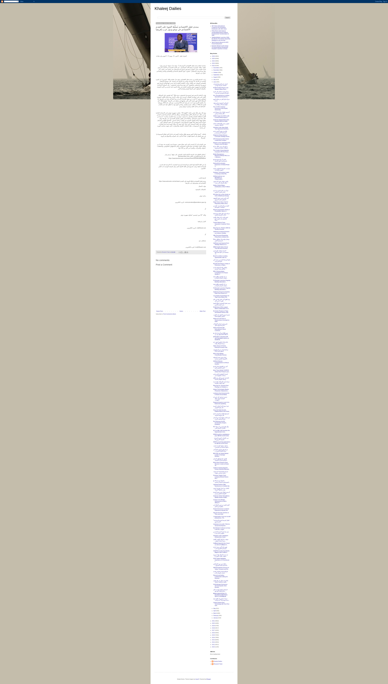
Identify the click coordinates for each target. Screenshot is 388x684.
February (216, 615)
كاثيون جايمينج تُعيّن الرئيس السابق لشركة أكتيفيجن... (220, 459)
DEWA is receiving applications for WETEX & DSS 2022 (221, 442)
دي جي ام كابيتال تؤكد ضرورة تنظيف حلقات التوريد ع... (220, 555)
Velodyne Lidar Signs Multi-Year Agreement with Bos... (221, 128)
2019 (213, 625)
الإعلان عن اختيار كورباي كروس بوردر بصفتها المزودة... (221, 489)
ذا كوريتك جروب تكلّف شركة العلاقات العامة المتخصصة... (221, 147)
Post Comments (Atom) (169, 314)
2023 (213, 63)
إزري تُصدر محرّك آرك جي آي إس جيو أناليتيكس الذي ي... (221, 418)
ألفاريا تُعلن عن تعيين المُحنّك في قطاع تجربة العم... (221, 505)
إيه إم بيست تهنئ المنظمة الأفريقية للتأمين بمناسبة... (220, 358)
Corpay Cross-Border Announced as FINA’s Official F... (220, 501)
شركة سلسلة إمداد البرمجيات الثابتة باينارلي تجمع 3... (220, 472)
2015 (213, 635)
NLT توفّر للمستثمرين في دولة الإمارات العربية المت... (221, 427)
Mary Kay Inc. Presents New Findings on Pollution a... (221, 386)
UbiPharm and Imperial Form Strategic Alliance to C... (221, 243)
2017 (213, 630)
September (216, 75)
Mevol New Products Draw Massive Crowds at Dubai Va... (221, 464)
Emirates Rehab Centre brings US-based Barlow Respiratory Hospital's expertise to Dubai (220, 47)
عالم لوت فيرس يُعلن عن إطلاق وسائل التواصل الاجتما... (221, 378)
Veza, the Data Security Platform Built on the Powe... (221, 410)
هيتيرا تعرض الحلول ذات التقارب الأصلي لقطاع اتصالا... (221, 315)
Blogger (209, 679)
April (214, 611)
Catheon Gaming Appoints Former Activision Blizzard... (221, 468)
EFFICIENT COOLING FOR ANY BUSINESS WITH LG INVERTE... (221, 338)
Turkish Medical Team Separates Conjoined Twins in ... (221, 224)
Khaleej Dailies (168, 8)
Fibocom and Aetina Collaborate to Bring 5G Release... (220, 577)
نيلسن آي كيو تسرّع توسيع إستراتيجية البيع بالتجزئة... (220, 160)
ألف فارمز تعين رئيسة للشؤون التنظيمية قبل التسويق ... (221, 198)
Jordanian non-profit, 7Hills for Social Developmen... (221, 524)
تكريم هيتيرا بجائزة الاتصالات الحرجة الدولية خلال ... (220, 324)
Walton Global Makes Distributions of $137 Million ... (221, 187)
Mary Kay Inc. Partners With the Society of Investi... (221, 228)
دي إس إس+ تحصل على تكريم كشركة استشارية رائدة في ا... (221, 92)
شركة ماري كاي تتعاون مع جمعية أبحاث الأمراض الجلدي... (221, 214)
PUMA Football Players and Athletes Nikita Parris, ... (220, 88)
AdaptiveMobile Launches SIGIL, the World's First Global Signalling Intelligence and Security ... (221, 39)
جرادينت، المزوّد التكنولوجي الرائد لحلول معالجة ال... (221, 169)
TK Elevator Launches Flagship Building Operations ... (221, 281)
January (215, 618)
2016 (213, 632)
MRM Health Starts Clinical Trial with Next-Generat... (220, 247)
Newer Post (159, 311)
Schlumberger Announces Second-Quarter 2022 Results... (220, 586)
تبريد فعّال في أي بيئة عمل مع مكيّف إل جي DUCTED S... (221, 333)
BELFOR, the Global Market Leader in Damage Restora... (220, 455)
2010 (213, 647)
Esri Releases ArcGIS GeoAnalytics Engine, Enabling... (220, 423)
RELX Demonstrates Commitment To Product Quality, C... (220, 273)
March (215, 613)
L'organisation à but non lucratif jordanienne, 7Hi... (221, 517)
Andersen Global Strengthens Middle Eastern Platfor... (221, 496)
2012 (213, 642)
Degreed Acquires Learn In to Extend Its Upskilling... (221, 403)
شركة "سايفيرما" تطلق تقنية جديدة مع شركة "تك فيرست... (221, 599)
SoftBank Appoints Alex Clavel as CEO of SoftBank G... (221, 544)
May (214, 608)
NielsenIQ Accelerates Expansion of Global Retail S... (221, 165)
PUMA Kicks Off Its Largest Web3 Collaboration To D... (221, 307)
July (214, 79)
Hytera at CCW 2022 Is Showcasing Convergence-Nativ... (221, 320)
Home (181, 311)
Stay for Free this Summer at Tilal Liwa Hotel (221, 513)
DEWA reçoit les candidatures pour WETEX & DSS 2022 (221, 435)
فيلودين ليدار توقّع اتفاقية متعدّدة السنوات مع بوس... (221, 124)
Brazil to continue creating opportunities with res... (220, 256)
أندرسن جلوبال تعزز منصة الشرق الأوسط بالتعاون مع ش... (221, 492)
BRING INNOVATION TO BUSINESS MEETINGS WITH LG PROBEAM (220, 595)
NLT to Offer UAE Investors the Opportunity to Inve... (221, 431)
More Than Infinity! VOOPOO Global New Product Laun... (221, 371)
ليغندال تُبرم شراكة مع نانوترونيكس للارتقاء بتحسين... (221, 481)
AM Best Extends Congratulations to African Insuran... (221, 362)
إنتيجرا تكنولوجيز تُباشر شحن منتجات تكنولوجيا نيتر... (220, 374)
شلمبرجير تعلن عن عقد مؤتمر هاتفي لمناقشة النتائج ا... (220, 581)
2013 (213, 640)
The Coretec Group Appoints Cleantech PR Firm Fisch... (221, 151)
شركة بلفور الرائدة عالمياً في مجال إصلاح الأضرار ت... (220, 450)
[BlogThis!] (182, 252)
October (215, 72)
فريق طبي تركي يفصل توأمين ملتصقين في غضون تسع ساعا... (220, 219)
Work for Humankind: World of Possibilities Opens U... (221, 210)
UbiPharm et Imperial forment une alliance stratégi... (221, 232)
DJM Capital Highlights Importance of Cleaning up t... (221, 560)
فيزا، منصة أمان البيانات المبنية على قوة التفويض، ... (221, 406)
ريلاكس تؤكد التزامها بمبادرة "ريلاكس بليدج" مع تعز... (220, 268)
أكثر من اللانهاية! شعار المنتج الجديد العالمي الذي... (220, 367)
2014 (213, 637)
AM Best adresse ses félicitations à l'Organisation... (219, 178)
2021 (213, 621)
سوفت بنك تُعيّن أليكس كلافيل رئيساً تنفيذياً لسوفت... (220, 540)
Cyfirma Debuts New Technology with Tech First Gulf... (221, 604)
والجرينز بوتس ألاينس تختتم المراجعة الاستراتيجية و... (220, 132)
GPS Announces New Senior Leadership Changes (221, 139)
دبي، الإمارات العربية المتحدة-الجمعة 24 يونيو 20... (221, 438)
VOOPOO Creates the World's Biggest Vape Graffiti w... (221, 551)
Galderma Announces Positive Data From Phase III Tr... (221, 292)
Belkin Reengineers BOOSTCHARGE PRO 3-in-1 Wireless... (221, 155)
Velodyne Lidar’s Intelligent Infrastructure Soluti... (220, 536)
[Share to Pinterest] (187, 252)
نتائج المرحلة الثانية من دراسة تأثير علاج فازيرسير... (221, 260)
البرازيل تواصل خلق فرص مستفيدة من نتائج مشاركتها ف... (220, 252)
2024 (213, 61)
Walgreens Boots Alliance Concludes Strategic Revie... (221, 135)
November (216, 70)
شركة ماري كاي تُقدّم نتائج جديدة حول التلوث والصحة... (221, 382)
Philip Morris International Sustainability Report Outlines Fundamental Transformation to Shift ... (220, 33)
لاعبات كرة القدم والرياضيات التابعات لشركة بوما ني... (220, 84)
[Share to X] (183, 252)
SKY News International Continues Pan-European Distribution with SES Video (219, 27)
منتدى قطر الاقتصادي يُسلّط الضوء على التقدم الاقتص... (221, 304)
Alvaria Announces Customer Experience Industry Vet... (221, 509)
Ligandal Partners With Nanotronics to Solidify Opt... (221, 485)
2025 (213, 58)
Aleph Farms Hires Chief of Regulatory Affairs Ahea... (220, 202)
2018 (213, 628)
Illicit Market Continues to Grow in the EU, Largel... (221, 528)
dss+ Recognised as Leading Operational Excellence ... (221, 96)
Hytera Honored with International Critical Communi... (219, 329)
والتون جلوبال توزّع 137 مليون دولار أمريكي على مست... (220, 182)
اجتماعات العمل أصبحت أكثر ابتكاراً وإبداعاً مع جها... (220, 590)
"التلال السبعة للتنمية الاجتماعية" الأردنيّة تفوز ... (221, 521)
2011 (213, 644)
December (216, 67)
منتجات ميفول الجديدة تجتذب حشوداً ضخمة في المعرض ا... (221, 446)
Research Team (218, 664)
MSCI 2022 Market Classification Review (220, 354)
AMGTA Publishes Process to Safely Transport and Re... (221, 568)
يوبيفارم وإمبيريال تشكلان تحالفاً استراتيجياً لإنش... (221, 240)
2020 (213, 623)
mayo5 (197, 679)
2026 (213, 56)
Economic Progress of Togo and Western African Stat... (221, 311)
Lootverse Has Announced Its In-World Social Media (221, 394)
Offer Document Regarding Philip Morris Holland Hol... (221, 236)
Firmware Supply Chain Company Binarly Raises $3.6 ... (220, 477)
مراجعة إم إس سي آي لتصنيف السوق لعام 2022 (220, 350)
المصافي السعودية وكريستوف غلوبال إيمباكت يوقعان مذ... (220, 103)
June (214, 82)
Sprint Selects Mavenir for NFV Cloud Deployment (220, 43)
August (215, 77)
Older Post (202, 311)
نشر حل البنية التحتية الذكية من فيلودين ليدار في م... (221, 532)
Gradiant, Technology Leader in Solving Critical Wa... (221, 173)
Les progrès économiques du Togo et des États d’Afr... (221, 296)
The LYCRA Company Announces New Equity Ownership (220, 108)
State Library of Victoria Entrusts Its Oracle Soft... (220, 346)
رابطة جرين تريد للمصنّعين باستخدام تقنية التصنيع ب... (220, 564)
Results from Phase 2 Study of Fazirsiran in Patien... (221, 264)
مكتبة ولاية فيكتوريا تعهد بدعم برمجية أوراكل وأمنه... (220, 342)
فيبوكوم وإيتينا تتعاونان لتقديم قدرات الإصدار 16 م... (220, 572)
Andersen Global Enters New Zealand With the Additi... (221, 120)
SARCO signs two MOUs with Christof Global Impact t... (221, 116)
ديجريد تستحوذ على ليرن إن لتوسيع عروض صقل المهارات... (220, 398)
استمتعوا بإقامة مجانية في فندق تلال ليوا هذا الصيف (221, 414)
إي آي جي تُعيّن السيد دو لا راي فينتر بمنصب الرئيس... (220, 191)
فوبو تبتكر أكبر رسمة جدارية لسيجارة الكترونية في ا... (220, 547)
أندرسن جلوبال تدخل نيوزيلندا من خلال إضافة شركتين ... (221, 112)
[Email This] (180, 252)
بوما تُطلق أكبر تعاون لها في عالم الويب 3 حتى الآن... (221, 300)
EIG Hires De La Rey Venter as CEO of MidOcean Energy (221, 195)
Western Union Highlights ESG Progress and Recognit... (221, 143)
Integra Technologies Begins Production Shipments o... (221, 390)
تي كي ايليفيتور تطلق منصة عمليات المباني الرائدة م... (220, 277)
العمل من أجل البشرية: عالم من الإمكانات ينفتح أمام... (221, 206)
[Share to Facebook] (185, 252)
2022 (213, 65)
